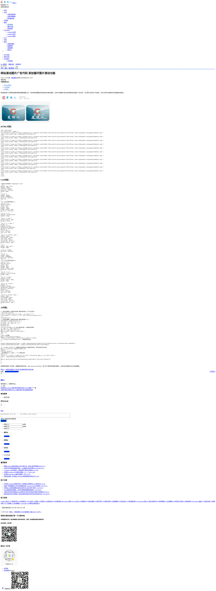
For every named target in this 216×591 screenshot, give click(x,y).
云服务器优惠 (11, 14)
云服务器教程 (11, 16)
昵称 (5, 424)
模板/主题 (10, 26)
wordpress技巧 (11, 34)
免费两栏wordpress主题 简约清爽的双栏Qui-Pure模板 (16, 388)
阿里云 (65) (44, 501)
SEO (5, 38)
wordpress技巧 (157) (6, 501)
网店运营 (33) (109, 501)
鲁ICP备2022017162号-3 (34, 512)
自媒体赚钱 (10, 44)
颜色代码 (6, 57)
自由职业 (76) (25, 501)
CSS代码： (7, 87)
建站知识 (16, 371)
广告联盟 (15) (10, 503)
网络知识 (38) (85, 501)
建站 (5, 22)
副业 (5, 42)
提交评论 (3, 421)
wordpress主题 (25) (143, 501)
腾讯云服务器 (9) (35, 503)
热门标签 (6, 55)
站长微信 (10, 61)
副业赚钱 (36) (93, 501)
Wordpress (7, 30)
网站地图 (17, 512)
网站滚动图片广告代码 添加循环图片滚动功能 (19, 369)
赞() (213, 371)
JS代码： (6, 89)
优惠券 (6, 20)
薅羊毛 (9, 50)
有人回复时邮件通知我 (9, 419)
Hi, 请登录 (4, 64)
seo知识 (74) (32, 501)
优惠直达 (6, 436)
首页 (5, 10)
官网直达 (6, 444)
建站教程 (10, 24)
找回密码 (18, 64)
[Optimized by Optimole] (3, 588)
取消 (2, 411)
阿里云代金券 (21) (180, 501)
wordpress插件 (11, 36)
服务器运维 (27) (133, 501)
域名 (5, 39)
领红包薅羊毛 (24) (154, 501)
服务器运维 (10, 18)
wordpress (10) (26, 503)
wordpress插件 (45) (68, 501)
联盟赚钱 (10, 46)
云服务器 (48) (59, 501)
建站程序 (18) (190, 501)
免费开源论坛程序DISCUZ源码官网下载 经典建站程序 (17, 390)
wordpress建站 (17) (199, 501)
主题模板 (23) (171, 501)
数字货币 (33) (101, 501)
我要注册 (11, 64)
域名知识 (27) (125, 501)
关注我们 (6, 59)
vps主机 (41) (77, 501)
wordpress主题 (11, 32)
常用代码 (7, 371)
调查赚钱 (10, 48)
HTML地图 (23, 512)
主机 (5, 12)
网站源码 (10, 28)
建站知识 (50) (51, 501)
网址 (5, 428)
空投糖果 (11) (18, 503)
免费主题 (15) (208, 501)
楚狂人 (14, 3)
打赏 (211, 371)
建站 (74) (38, 501)
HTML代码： (8, 85)
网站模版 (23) (163, 501)
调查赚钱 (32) (117, 501)
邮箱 (5, 426)
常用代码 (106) (16, 501)
